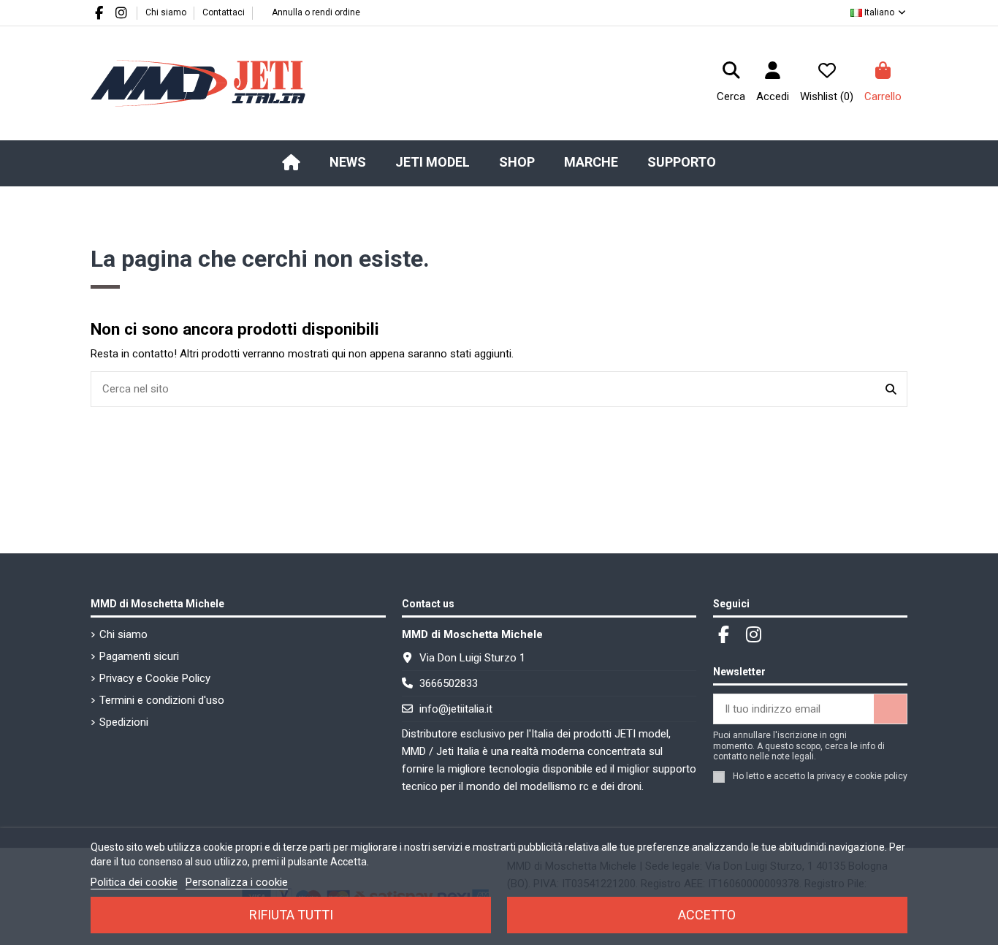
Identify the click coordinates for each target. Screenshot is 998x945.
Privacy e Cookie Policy (154, 678)
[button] (432, 162)
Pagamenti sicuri (139, 656)
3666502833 (448, 683)
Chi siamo (166, 12)
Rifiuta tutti (291, 914)
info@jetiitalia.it (455, 709)
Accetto (707, 914)
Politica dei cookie (134, 882)
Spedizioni (123, 722)
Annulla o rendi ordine (316, 12)
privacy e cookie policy (862, 776)
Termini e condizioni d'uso (161, 700)
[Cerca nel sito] (891, 389)
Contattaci (223, 12)
